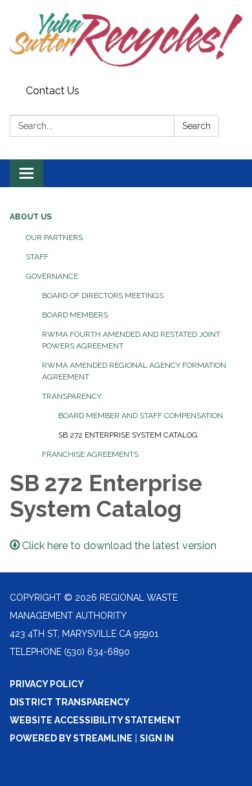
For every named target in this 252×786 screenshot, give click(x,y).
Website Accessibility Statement (95, 720)
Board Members (75, 314)
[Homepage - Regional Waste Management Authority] (126, 40)
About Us (31, 216)
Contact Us (52, 91)
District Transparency (70, 702)
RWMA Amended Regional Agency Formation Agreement (134, 371)
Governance (52, 276)
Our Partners (54, 237)
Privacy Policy (47, 684)
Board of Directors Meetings (102, 295)
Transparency (71, 396)
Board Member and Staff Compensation (140, 415)
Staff (37, 256)
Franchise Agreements (90, 454)
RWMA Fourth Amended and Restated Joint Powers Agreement (131, 340)
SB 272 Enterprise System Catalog (128, 434)
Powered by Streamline (71, 738)
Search (196, 126)
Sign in (157, 738)
